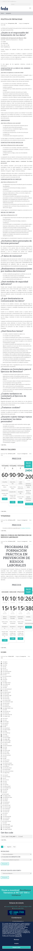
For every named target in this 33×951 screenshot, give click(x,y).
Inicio (2, 13)
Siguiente (9, 846)
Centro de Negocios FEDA (25, 906)
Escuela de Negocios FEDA (12, 906)
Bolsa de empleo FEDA (19, 908)
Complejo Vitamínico (25, 528)
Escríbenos (25, 890)
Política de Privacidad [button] (8, 935)
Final (14, 846)
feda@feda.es (13, 1)
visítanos (16, 895)
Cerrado (28, 627)
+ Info (4, 498)
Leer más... (3, 445)
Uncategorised (26, 23)
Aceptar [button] (16, 943)
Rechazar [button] (16, 939)
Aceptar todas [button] (16, 947)
